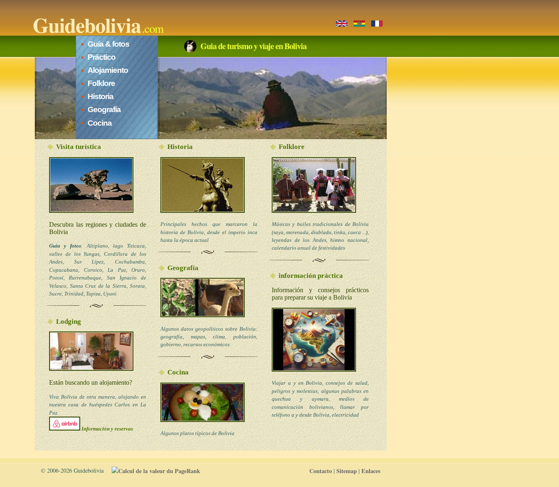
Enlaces (371, 471)
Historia (100, 96)
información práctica (311, 276)
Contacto (320, 471)
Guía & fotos (108, 44)
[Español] (359, 23)
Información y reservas (106, 429)
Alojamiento (108, 70)
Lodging (68, 321)
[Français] (377, 23)
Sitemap (346, 471)
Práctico (101, 57)
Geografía (104, 109)
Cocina (100, 123)
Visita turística (78, 147)
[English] (341, 23)
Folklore (101, 83)
